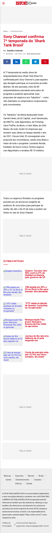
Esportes (19, 476)
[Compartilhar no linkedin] (16, 61)
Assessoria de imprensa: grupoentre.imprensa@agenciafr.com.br (32, 524)
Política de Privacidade (7, 524)
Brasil (41, 476)
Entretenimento (17, 31)
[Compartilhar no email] (45, 61)
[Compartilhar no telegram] (35, 61)
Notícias (7, 476)
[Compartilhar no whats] (26, 61)
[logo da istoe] (26, 3)
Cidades (37, 479)
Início (5, 31)
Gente (8, 479)
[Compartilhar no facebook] (7, 61)
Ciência (18, 483)
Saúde (29, 483)
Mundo (31, 476)
